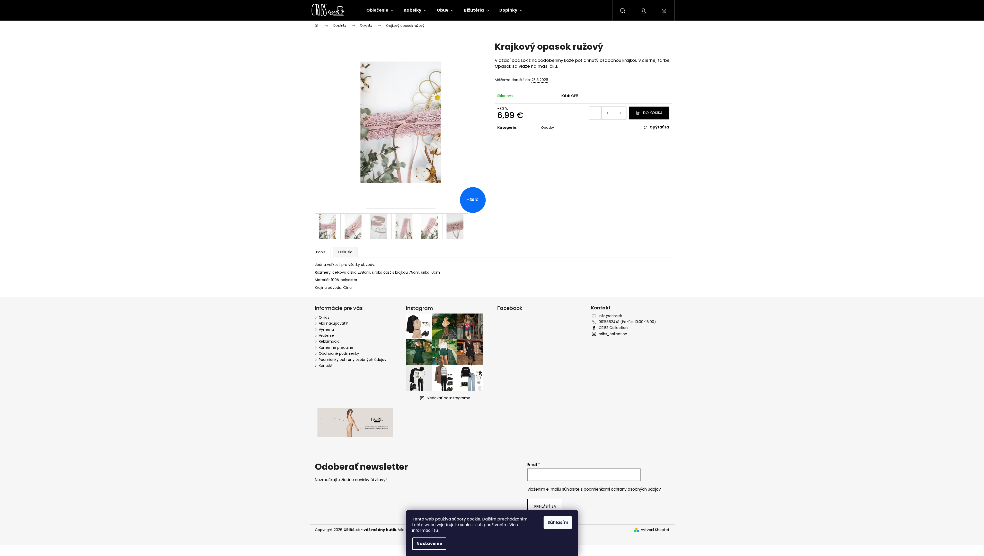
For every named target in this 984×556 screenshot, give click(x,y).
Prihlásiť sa (545, 506)
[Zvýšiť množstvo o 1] (620, 113)
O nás (324, 317)
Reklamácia (329, 341)
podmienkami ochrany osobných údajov (622, 489)
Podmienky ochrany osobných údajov (352, 359)
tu (436, 530)
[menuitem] (379, 10)
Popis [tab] (320, 252)
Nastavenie (429, 543)
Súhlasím (557, 522)
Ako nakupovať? (333, 323)
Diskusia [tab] (345, 252)
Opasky (547, 127)
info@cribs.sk (610, 316)
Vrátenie (326, 335)
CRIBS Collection (613, 327)
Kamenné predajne (336, 347)
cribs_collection (613, 334)
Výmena (326, 329)
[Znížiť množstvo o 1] (595, 113)
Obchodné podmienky (339, 353)
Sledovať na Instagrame (448, 398)
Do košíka (652, 112)
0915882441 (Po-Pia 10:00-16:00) (627, 321)
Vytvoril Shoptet (655, 529)
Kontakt (326, 365)
